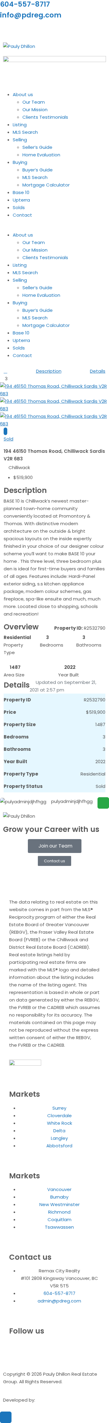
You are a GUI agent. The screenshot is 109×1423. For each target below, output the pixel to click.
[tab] (5, 431)
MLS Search (25, 132)
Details (97, 371)
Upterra (21, 200)
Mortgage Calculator (46, 185)
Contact (22, 215)
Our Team (33, 102)
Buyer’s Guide (37, 170)
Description (48, 371)
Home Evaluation (41, 155)
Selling (20, 139)
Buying (20, 162)
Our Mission (35, 109)
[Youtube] (40, 29)
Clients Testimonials (45, 117)
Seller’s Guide (37, 147)
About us (23, 94)
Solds (19, 207)
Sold (8, 439)
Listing (20, 124)
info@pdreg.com (30, 15)
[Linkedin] (23, 29)
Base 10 (21, 192)
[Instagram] (7, 29)
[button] (54, 227)
